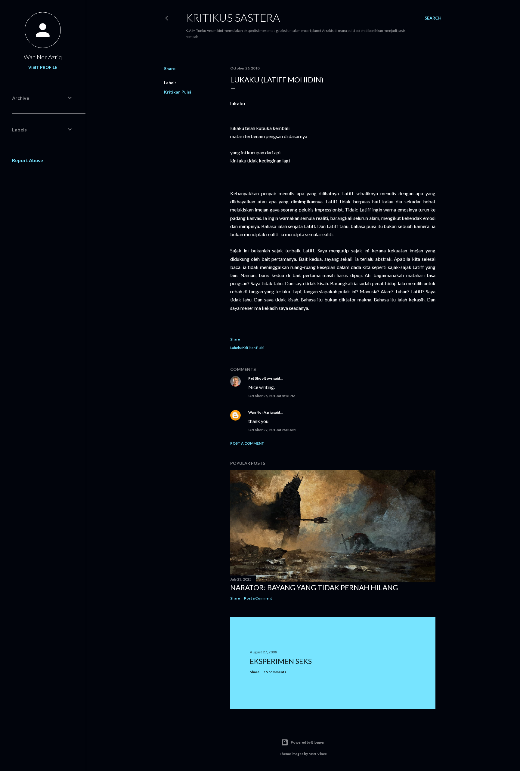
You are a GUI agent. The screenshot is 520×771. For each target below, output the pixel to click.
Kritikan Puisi (177, 91)
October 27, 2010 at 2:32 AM (272, 429)
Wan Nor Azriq (260, 412)
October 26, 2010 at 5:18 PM (271, 395)
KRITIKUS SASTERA (233, 17)
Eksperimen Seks (281, 661)
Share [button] (169, 68)
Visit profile (42, 67)
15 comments (275, 672)
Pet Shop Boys (260, 378)
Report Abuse (27, 160)
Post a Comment (247, 443)
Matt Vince (317, 753)
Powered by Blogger (308, 742)
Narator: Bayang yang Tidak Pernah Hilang (314, 587)
